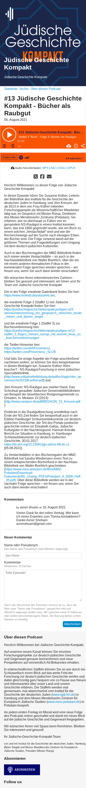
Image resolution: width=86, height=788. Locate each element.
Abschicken (72, 624)
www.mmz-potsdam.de (64, 701)
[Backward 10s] (4, 145)
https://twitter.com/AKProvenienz (27, 348)
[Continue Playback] (9, 135)
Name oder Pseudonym (21, 545)
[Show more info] (75, 145)
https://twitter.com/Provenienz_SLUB (30, 352)
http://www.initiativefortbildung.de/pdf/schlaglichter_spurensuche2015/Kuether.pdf (42, 378)
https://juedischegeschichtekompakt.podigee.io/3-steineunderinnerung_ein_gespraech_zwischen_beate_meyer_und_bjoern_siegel (43, 313)
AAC (53, 167)
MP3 (45, 167)
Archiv (24, 89)
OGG (61, 167)
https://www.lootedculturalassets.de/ (29, 295)
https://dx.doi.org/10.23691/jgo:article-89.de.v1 (36, 444)
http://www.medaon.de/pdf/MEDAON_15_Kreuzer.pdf (42, 401)
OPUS (71, 167)
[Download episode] (68, 145)
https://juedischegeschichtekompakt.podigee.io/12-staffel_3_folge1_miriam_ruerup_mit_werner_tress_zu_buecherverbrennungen (42, 334)
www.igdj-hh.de (63, 694)
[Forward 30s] (13, 145)
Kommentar (12, 562)
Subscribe (9, 157)
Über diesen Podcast (45, 89)
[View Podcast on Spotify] (21, 157)
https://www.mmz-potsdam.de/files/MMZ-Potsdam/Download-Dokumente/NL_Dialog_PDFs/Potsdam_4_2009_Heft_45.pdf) (42, 475)
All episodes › (74, 158)
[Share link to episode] (82, 145)
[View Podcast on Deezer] (27, 157)
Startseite (11, 89)
